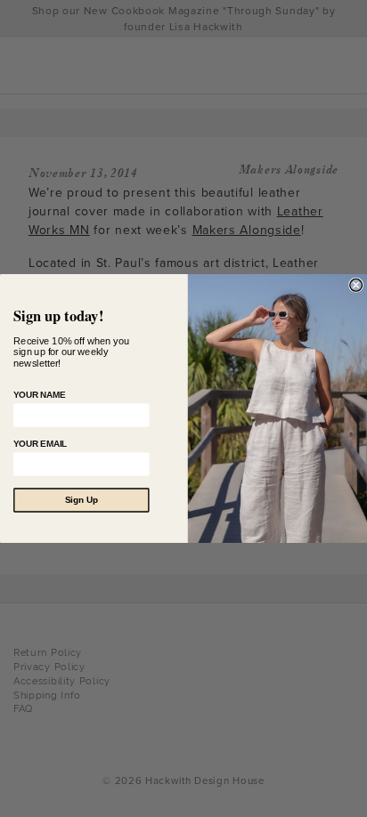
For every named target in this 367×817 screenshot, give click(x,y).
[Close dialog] (356, 285)
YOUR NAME (39, 395)
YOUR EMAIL (40, 444)
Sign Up (81, 501)
